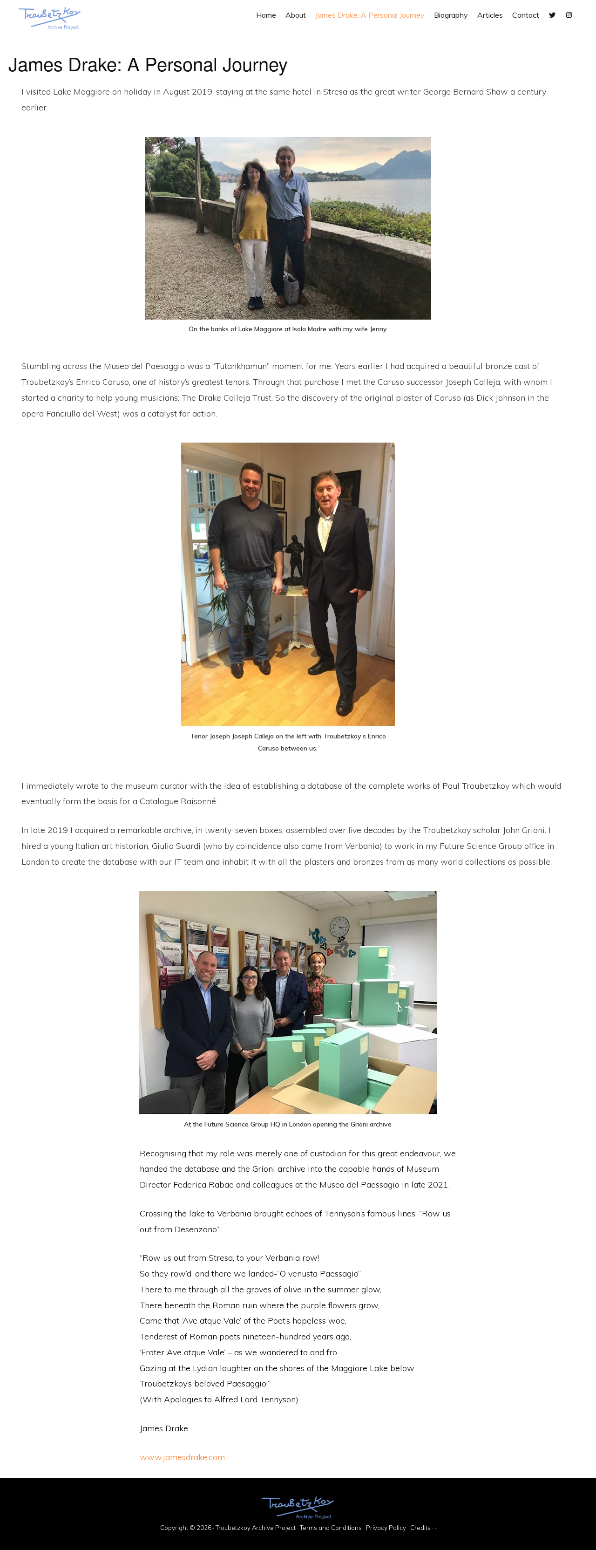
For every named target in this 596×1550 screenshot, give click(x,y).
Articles (490, 15)
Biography (451, 15)
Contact (525, 15)
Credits (420, 1527)
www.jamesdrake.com (182, 1457)
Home (266, 15)
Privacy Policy (386, 1527)
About (295, 15)
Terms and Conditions (331, 1527)
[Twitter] (552, 15)
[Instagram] (569, 15)
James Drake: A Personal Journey (370, 15)
